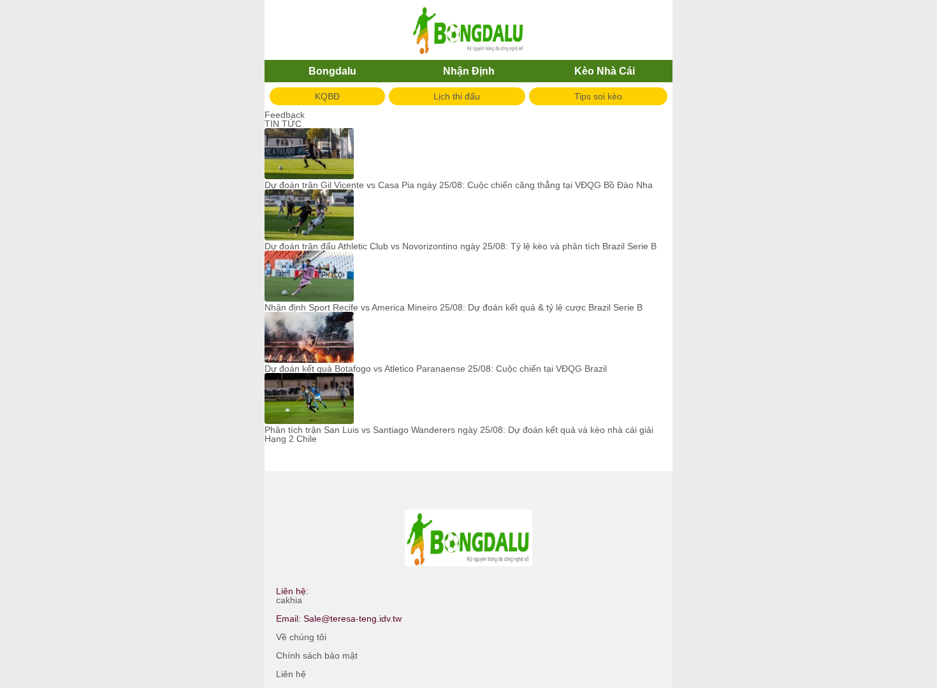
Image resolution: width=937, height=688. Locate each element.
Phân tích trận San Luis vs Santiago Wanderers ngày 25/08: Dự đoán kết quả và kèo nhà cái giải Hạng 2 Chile (459, 434)
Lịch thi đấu (456, 96)
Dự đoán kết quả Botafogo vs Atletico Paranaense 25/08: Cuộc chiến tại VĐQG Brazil (436, 368)
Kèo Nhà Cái (604, 71)
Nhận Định (469, 71)
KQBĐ (327, 96)
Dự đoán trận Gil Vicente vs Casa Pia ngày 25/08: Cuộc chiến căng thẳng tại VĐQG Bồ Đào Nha (459, 184)
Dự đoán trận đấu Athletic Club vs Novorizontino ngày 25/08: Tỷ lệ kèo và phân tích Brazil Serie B (461, 246)
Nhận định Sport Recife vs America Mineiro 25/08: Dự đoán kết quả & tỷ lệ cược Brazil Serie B (454, 307)
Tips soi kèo (598, 96)
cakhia (289, 600)
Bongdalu (332, 71)
